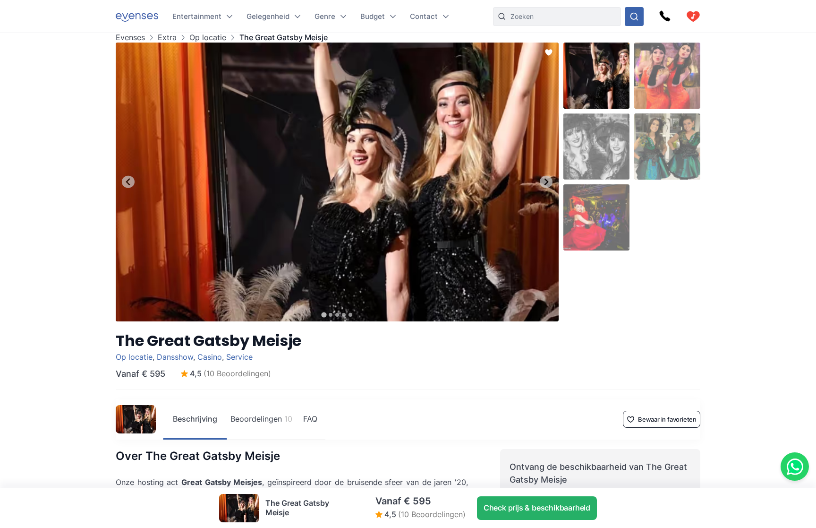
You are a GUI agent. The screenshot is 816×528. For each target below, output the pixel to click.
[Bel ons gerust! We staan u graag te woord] (665, 16)
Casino (209, 357)
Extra (167, 37)
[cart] (693, 16)
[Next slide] (546, 181)
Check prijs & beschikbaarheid (537, 507)
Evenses (130, 37)
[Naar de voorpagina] (137, 16)
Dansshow (175, 357)
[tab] (323, 314)
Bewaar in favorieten (667, 419)
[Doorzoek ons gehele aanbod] (634, 16)
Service (239, 357)
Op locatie (207, 37)
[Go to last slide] (128, 181)
